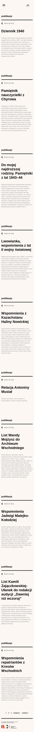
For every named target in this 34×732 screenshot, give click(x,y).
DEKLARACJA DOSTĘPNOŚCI (7, 722)
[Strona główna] (27, 5)
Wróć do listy (9, 23)
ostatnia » (25, 713)
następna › (16, 713)
